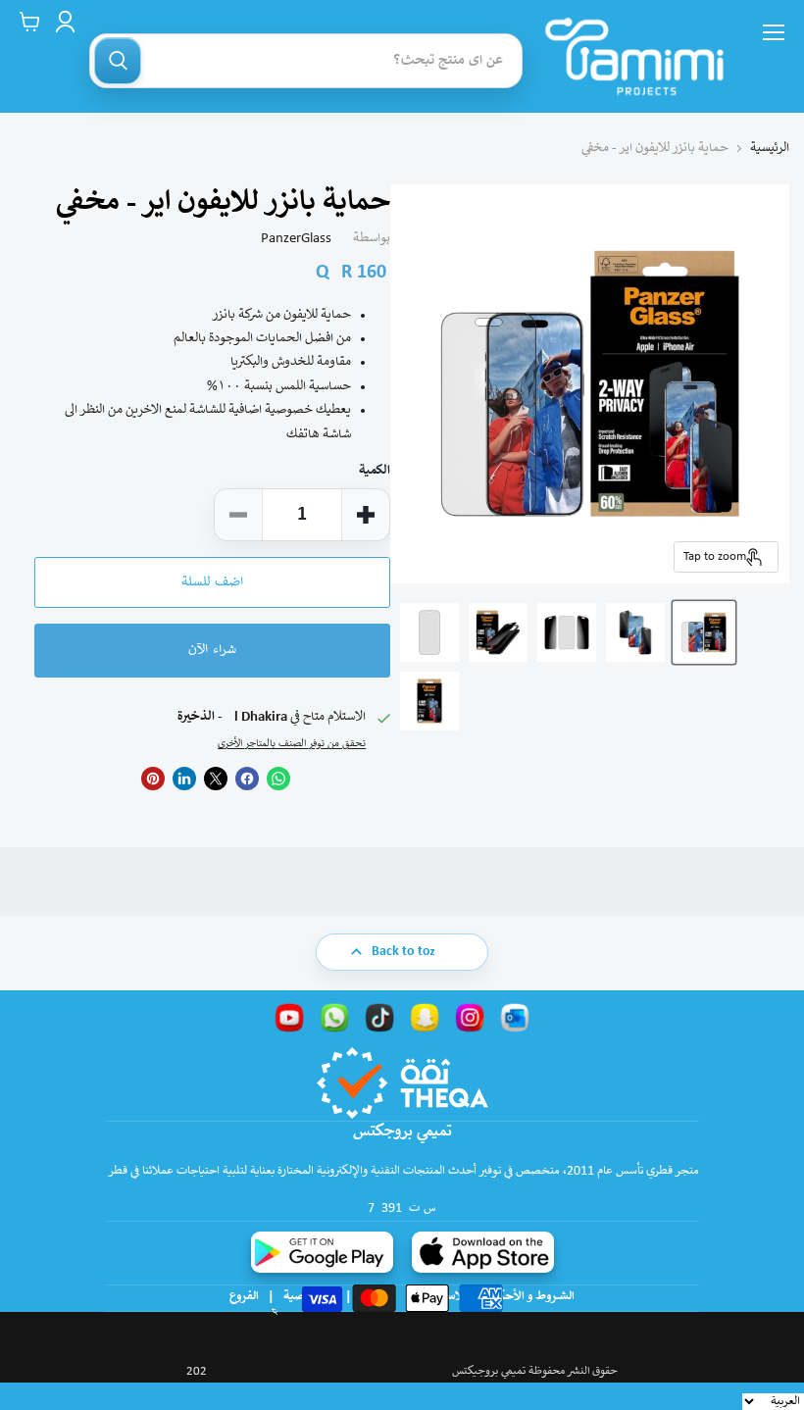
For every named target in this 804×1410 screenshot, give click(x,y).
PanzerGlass (296, 238)
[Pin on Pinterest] (153, 778)
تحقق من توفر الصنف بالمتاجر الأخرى (292, 744)
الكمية (374, 471)
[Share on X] (215, 778)
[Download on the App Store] (483, 1252)
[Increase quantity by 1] (365, 514)
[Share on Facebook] (247, 778)
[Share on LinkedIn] (184, 778)
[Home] (634, 56)
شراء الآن (211, 650)
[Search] (117, 60)
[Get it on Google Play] (322, 1252)
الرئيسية (769, 148)
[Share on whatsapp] (278, 778)
